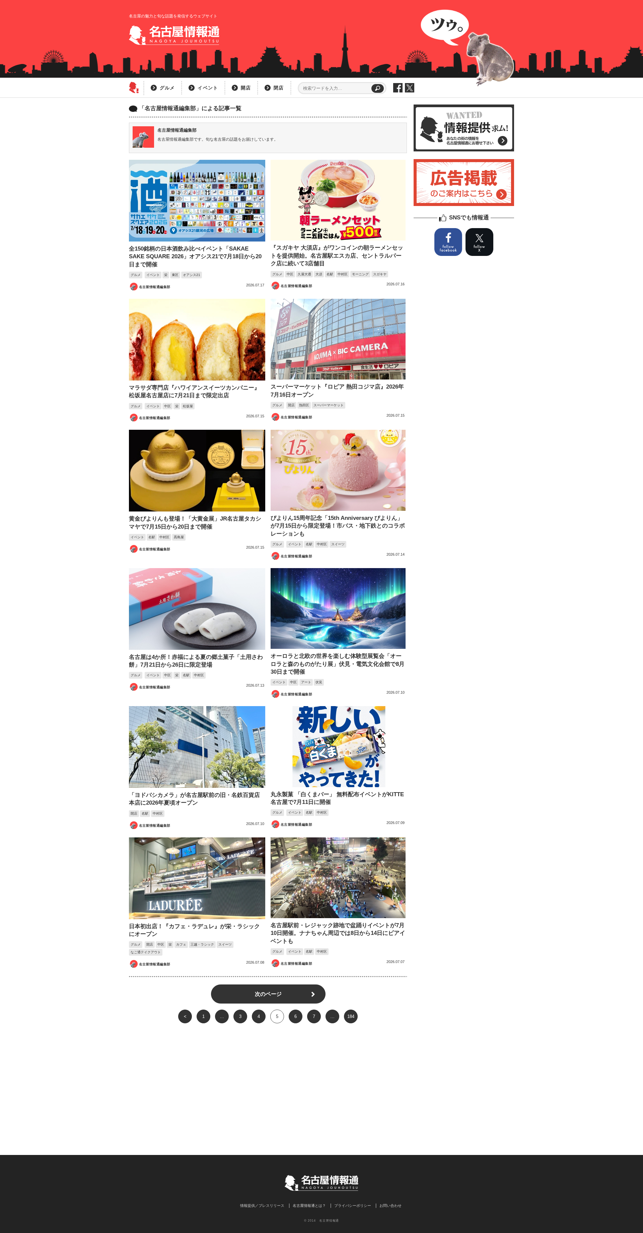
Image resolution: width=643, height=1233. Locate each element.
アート (306, 682)
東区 (175, 275)
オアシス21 (191, 275)
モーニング (360, 274)
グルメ (167, 87)
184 (350, 1016)
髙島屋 (179, 537)
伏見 (318, 682)
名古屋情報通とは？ (309, 1206)
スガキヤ (379, 274)
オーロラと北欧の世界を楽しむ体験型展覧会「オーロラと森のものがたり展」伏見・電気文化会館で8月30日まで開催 (338, 664)
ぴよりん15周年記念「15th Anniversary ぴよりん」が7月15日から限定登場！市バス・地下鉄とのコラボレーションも (338, 526)
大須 (318, 274)
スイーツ (338, 544)
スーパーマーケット (328, 405)
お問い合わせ (390, 1206)
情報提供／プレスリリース (262, 1206)
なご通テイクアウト (146, 952)
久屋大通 (304, 274)
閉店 (279, 87)
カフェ (181, 944)
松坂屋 (188, 406)
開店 (246, 87)
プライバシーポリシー (352, 1206)
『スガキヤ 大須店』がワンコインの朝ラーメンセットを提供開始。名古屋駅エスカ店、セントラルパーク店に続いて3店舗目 (337, 256)
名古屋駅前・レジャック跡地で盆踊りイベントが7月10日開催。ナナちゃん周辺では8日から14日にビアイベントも (338, 933)
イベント (208, 87)
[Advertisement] (268, 1077)
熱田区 (304, 405)
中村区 (343, 274)
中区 (290, 274)
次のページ (268, 994)
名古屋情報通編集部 (154, 287)
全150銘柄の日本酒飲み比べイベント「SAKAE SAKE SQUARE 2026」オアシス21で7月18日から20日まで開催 (195, 257)
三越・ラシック (202, 944)
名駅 (330, 274)
